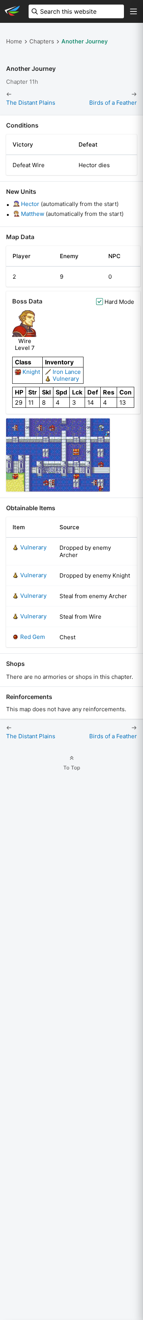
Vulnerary (66, 378)
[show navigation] (133, 11)
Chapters (41, 41)
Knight (31, 372)
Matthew (32, 213)
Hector (30, 203)
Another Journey (84, 41)
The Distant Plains (30, 102)
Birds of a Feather (113, 102)
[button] (58, 455)
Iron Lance (67, 371)
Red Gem (32, 637)
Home (14, 41)
